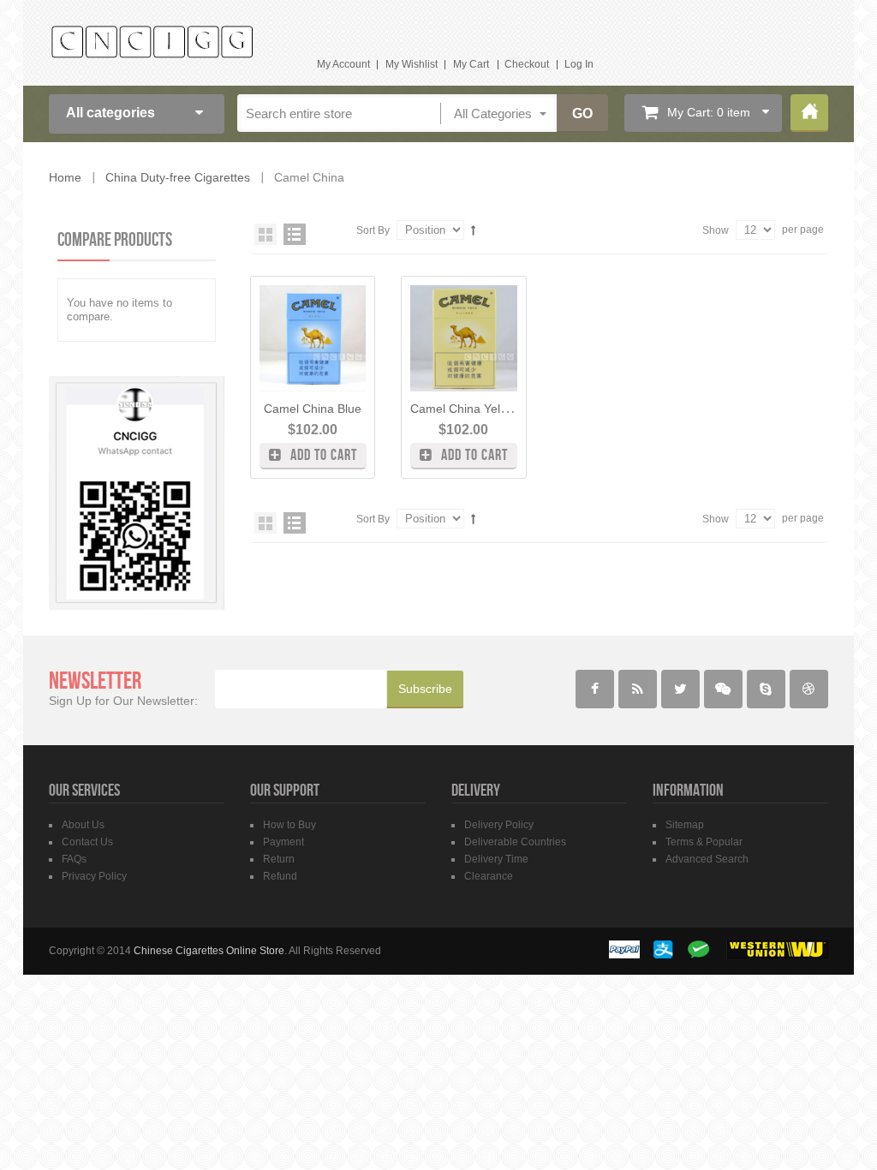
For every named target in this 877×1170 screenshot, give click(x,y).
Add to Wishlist (360, 302)
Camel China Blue (312, 408)
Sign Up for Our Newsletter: (123, 700)
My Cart (471, 64)
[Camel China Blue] (313, 338)
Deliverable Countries (515, 842)
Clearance (488, 876)
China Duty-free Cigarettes (177, 177)
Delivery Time (496, 859)
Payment (283, 842)
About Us (83, 825)
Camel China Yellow (464, 408)
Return (279, 859)
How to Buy (289, 825)
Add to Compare (360, 331)
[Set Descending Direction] (473, 230)
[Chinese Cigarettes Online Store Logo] (151, 42)
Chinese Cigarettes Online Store (209, 951)
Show (715, 230)
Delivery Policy (499, 825)
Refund (280, 876)
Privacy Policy (94, 876)
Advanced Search (707, 859)
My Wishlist (411, 64)
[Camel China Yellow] (463, 338)
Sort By (373, 230)
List (294, 234)
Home (809, 113)
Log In (579, 64)
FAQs (74, 859)
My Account (343, 64)
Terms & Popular (704, 842)
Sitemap (684, 825)
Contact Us (87, 842)
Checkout (526, 64)
